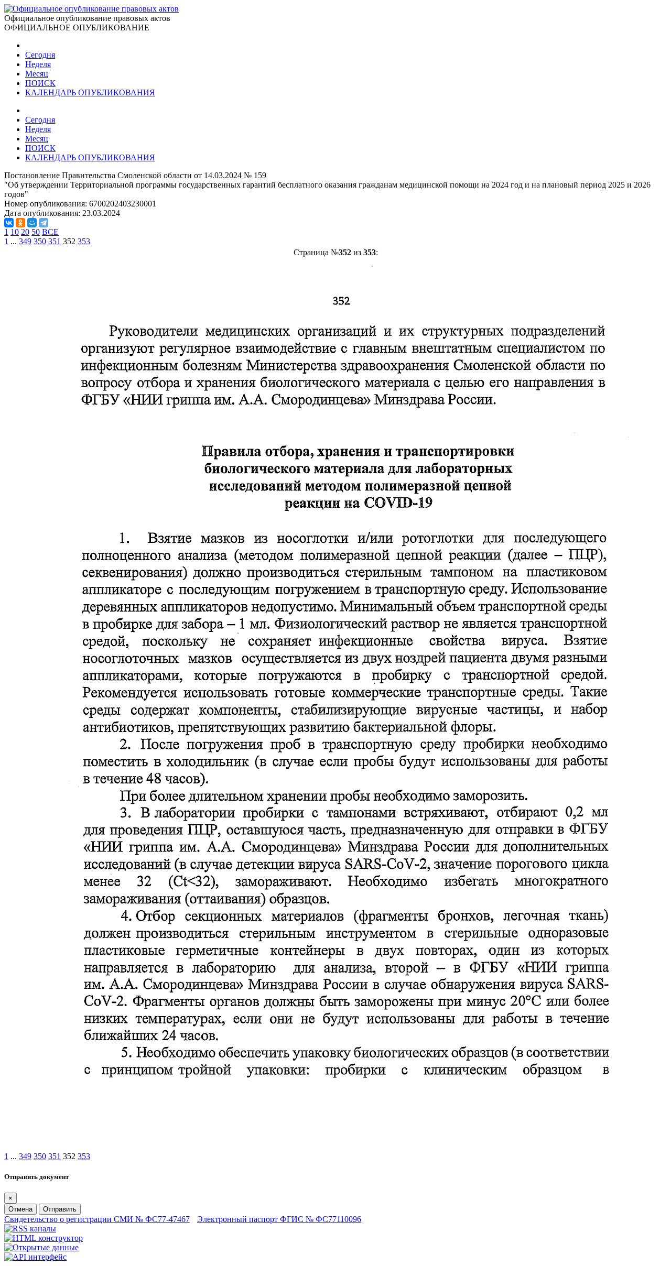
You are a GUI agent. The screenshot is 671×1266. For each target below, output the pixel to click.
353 (84, 241)
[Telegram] (43, 222)
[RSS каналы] (30, 1228)
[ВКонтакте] (9, 222)
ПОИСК (40, 83)
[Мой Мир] (32, 222)
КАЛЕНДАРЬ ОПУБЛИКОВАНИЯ (90, 92)
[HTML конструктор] (43, 1238)
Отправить (60, 1209)
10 (14, 231)
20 (25, 231)
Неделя (38, 64)
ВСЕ (50, 231)
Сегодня (40, 54)
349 (25, 241)
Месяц (36, 73)
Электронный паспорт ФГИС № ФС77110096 (279, 1219)
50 (35, 231)
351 (54, 241)
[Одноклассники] (20, 222)
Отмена (20, 1209)
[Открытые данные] (41, 1247)
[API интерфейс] (35, 1256)
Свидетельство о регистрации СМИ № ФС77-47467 (97, 1219)
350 (40, 241)
